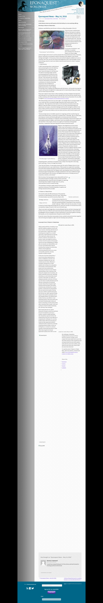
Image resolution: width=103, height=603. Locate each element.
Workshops (21, 27)
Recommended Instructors (24, 38)
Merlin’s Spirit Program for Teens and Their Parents (24, 30)
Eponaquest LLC (44, 4)
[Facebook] (30, 588)
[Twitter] (33, 588)
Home (19, 14)
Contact (20, 46)
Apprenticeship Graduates (24, 40)
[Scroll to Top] (96, 571)
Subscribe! (51, 592)
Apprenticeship (22, 22)
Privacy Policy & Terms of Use (25, 44)
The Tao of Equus (80, 8)
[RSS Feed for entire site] (27, 588)
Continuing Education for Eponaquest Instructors (24, 33)
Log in (65, 583)
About (19, 20)
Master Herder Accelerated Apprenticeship (24, 25)
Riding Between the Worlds (78, 9)
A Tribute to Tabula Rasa (24, 18)
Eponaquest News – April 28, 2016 (48, 578)
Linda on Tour (21, 16)
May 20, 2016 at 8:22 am (51, 562)
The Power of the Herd (79, 12)
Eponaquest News (22, 42)
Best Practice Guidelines (24, 36)
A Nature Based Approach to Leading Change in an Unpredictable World (72, 578)
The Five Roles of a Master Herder (76, 13)
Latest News (55, 18)
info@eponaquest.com (31, 584)
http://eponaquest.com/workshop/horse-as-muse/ (56, 98)
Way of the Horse (80, 11)
